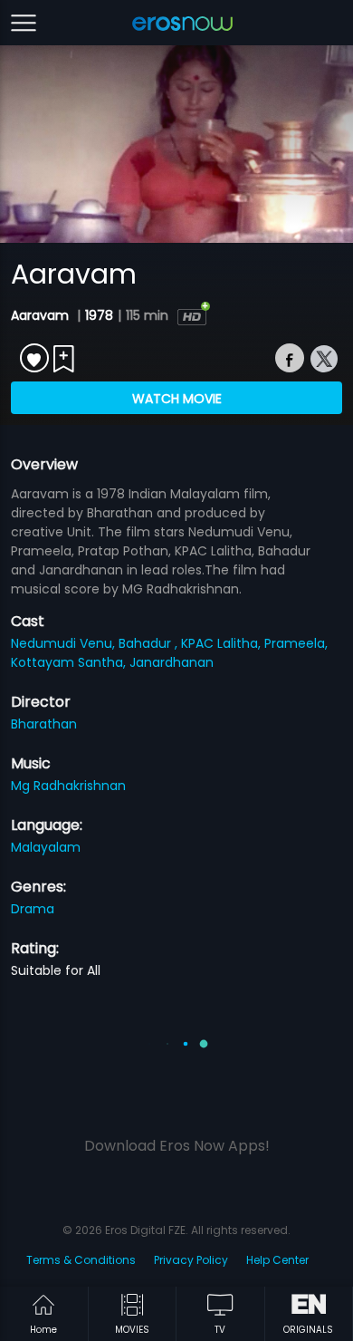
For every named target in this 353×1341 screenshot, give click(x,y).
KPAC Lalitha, (222, 643)
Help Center (277, 1260)
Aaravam (41, 315)
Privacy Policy (191, 1260)
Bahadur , (150, 643)
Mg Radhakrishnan (68, 786)
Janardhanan (171, 662)
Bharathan (44, 724)
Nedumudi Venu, (65, 643)
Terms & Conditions (81, 1260)
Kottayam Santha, (70, 662)
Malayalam (46, 847)
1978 (99, 315)
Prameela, (296, 643)
